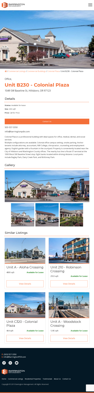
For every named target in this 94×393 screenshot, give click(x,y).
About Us (57, 379)
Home (4, 379)
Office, (8, 79)
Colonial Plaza (53, 71)
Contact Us (47, 121)
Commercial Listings (17, 71)
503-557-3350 (11, 127)
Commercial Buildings (36, 71)
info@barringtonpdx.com (17, 131)
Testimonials (47, 379)
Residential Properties (33, 379)
